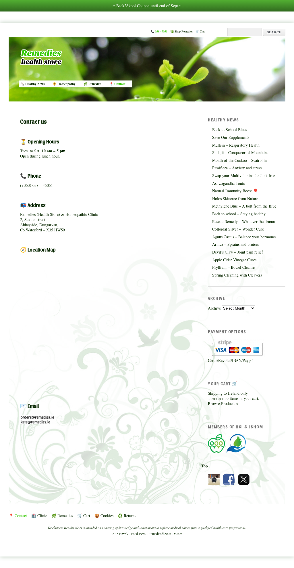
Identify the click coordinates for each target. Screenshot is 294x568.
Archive (214, 308)
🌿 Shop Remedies (181, 31)
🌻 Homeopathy (64, 83)
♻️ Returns (127, 515)
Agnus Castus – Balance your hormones (244, 236)
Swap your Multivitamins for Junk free (243, 175)
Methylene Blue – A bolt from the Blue (244, 206)
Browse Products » (223, 403)
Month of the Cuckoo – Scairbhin (239, 160)
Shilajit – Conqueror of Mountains (240, 152)
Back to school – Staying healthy (239, 213)
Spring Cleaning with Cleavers (237, 275)
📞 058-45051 (159, 31)
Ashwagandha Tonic (228, 183)
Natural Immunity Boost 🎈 (235, 190)
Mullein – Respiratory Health (236, 145)
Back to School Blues (229, 129)
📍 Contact (117, 83)
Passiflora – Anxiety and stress (237, 167)
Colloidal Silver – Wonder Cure (238, 229)
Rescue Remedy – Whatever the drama (243, 221)
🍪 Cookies (103, 515)
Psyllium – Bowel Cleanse (233, 267)
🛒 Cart (200, 31)
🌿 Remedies (92, 83)
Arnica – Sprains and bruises (235, 244)
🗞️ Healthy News (32, 83)
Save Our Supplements (230, 137)
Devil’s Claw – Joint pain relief (237, 252)
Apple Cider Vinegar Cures (234, 259)
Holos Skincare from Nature (235, 198)
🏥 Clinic (39, 515)
